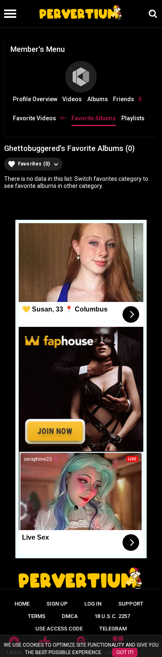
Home (22, 604)
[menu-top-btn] (8, 13)
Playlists (133, 118)
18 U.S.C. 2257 (112, 616)
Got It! (124, 652)
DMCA (70, 616)
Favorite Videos (39, 118)
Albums (97, 99)
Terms (36, 616)
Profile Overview (35, 99)
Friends (127, 99)
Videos (72, 99)
